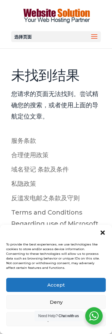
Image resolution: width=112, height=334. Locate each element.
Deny (56, 302)
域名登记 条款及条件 (40, 169)
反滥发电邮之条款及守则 (45, 198)
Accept (56, 285)
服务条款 (23, 140)
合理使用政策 (30, 155)
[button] (103, 233)
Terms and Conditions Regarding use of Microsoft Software (54, 224)
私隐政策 (23, 183)
